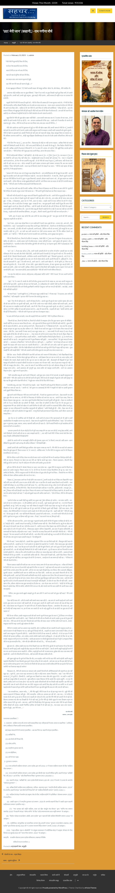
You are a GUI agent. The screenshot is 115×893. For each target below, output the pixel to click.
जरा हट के (85, 875)
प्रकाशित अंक (67, 880)
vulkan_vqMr (87, 239)
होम (11, 875)
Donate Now (104, 11)
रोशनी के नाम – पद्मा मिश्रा (12, 854)
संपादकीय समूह (54, 880)
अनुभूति (24, 846)
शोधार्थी (66, 875)
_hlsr (83, 261)
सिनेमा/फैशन (40, 880)
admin (31, 55)
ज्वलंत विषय (44, 875)
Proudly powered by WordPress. (54, 888)
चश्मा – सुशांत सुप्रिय (10, 860)
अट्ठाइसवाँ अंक (16, 846)
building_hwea (87, 246)
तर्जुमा (95, 875)
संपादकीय (33, 875)
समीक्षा (103, 875)
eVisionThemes (90, 888)
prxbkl (84, 234)
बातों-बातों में (56, 875)
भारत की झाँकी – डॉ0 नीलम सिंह (99, 234)
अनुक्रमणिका (21, 875)
